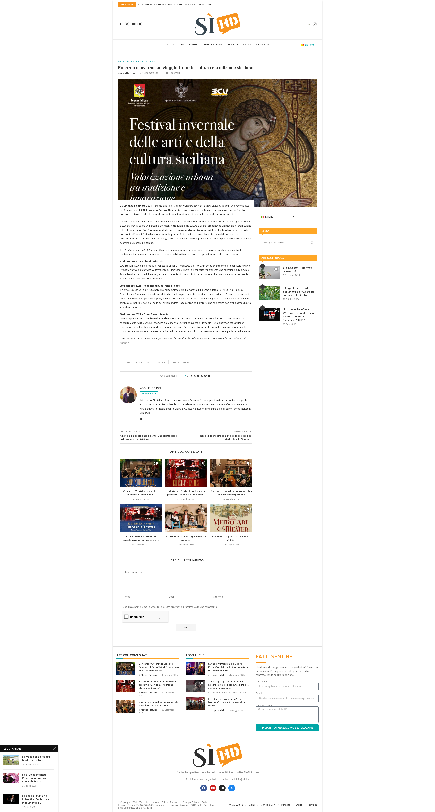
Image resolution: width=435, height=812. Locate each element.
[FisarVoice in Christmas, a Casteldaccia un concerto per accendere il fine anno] (141, 518)
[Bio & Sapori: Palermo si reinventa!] (269, 272)
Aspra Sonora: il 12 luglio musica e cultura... (171, 4)
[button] (138, 4)
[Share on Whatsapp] (202, 375)
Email (259, 693)
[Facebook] (120, 24)
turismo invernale (181, 362)
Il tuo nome (261, 681)
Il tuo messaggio (264, 705)
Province (261, 44)
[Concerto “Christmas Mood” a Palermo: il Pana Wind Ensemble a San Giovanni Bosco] (141, 473)
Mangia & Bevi (212, 44)
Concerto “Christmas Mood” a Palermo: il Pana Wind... (140, 493)
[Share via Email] (209, 375)
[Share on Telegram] (205, 375)
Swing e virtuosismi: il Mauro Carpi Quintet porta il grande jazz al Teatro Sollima (228, 667)
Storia (247, 44)
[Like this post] (188, 375)
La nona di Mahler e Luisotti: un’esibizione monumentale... (35, 799)
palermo (162, 362)
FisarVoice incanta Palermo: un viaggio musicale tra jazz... (34, 778)
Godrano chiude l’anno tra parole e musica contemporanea (231, 493)
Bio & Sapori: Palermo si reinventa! (298, 269)
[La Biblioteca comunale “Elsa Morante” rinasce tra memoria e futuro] (195, 703)
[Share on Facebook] (191, 375)
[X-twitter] (231, 788)
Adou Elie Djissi (127, 73)
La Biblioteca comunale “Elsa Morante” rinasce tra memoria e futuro (226, 702)
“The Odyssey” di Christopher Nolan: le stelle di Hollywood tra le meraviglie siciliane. (228, 685)
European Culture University (137, 362)
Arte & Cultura (175, 44)
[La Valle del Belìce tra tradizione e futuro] (11, 760)
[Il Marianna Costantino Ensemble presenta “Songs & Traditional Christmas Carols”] (186, 473)
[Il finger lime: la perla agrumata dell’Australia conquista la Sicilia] (269, 293)
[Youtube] (139, 24)
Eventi (193, 44)
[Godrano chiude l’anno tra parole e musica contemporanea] (231, 473)
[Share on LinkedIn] (198, 375)
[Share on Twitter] (195, 375)
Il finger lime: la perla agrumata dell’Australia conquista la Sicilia (298, 292)
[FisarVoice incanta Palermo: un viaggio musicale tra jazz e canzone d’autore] (11, 778)
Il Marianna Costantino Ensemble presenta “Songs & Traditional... (186, 493)
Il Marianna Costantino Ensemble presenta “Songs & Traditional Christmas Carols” (157, 685)
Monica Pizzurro (149, 674)
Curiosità (232, 44)
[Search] (309, 24)
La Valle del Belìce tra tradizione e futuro (36, 758)
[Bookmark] (157, 463)
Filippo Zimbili (217, 674)
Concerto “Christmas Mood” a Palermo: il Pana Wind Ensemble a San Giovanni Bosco (158, 667)
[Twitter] (127, 24)
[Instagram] (133, 24)
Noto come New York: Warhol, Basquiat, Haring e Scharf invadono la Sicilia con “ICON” (299, 315)
